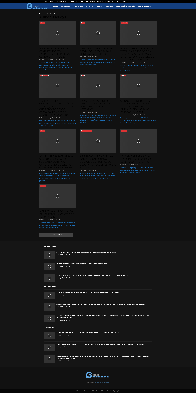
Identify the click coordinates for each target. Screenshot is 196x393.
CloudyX (52, 14)
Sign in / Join (74, 1)
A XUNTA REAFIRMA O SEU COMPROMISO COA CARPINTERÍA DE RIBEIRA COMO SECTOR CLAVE (54, 52)
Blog (82, 1)
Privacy (99, 1)
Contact (124, 1)
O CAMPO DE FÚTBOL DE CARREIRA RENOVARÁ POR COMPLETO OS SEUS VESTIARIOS (95, 105)
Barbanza (90, 6)
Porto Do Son (125, 22)
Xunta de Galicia (145, 6)
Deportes (79, 6)
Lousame (124, 130)
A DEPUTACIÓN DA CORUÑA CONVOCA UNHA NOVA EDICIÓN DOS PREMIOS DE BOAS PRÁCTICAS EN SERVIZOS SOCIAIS (98, 162)
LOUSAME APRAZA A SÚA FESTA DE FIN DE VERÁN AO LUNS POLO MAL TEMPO (136, 159)
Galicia (100, 6)
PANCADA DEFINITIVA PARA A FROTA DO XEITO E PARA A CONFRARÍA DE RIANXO (97, 51)
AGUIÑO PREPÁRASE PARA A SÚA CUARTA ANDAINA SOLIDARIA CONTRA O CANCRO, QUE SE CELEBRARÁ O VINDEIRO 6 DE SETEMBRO (56, 162)
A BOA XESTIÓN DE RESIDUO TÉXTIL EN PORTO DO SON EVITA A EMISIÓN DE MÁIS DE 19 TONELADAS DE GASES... (92, 275)
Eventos (109, 6)
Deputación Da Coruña (125, 6)
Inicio (55, 6)
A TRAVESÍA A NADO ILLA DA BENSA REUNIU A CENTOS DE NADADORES (56, 214)
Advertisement (116, 1)
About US (92, 1)
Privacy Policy (106, 1)
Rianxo (83, 22)
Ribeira (42, 22)
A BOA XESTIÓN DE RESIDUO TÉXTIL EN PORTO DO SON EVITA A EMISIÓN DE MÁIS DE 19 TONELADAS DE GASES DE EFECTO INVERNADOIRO (137, 54)
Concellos (65, 6)
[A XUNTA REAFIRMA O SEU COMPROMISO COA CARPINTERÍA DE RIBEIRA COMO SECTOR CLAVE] (49, 255)
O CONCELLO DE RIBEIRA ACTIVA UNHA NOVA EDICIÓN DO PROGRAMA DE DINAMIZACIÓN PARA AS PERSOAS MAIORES (137, 107)
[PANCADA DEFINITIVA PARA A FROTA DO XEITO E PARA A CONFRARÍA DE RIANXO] (49, 266)
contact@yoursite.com (102, 382)
